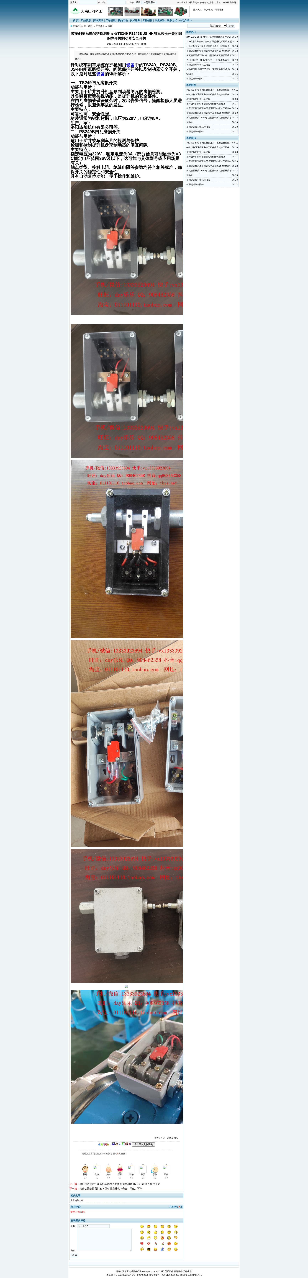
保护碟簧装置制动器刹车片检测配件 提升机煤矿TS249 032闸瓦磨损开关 (119, 1183)
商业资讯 (98, 20)
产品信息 (86, 20)
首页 (90, 26)
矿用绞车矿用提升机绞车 (198, 99)
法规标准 (160, 20)
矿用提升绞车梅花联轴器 (198, 64)
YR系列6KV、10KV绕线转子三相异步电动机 (207, 60)
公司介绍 (184, 20)
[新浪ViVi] (126, 1144)
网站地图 (219, 9)
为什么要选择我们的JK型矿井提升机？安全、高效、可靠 (110, 1188)
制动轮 (189, 74)
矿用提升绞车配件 (195, 78)
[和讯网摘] (130, 1144)
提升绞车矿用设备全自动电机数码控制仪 (205, 103)
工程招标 (147, 20)
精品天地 (123, 20)
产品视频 (110, 20)
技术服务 (135, 20)
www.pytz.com (149, 1271)
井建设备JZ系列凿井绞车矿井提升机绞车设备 (207, 46)
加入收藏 (208, 9)
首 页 (76, 20)
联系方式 (172, 20)
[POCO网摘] (123, 1144)
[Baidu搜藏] (113, 1144)
